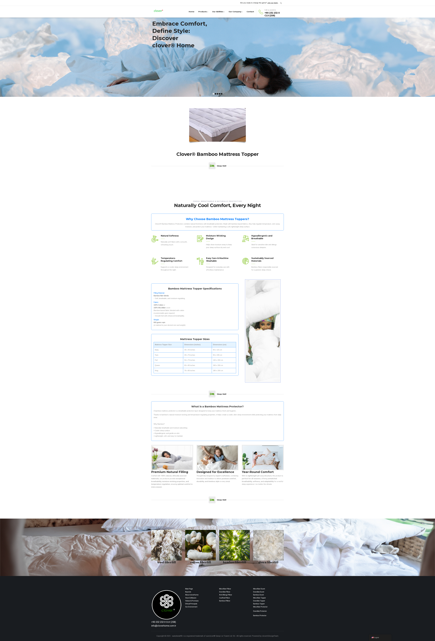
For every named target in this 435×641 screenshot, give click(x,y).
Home (191, 12)
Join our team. (272, 3)
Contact (250, 12)
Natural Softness (170, 236)
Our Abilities (217, 12)
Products (202, 12)
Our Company (235, 12)
